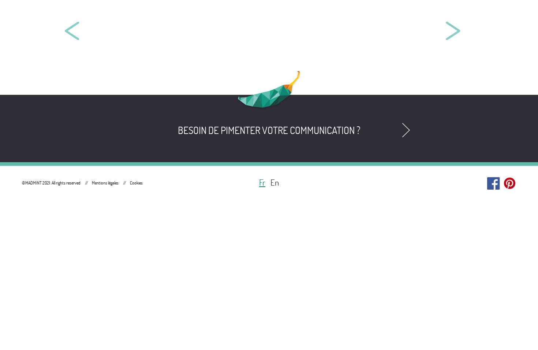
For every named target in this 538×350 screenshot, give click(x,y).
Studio (504, 14)
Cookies (136, 183)
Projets (458, 14)
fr (262, 182)
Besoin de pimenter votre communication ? (269, 130)
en (274, 182)
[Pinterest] (509, 182)
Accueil (411, 14)
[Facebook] (493, 182)
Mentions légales (105, 183)
